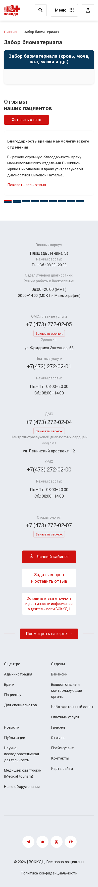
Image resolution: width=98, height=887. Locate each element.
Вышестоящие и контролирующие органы (66, 690)
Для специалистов (20, 705)
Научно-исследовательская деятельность (21, 754)
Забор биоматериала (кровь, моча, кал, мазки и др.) (49, 59)
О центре (12, 664)
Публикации (14, 737)
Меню (61, 10)
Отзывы (58, 737)
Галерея (58, 727)
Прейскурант (62, 748)
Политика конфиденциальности (49, 873)
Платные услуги (65, 717)
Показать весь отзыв (26, 185)
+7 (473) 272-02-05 (49, 324)
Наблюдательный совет (72, 707)
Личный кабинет (52, 556)
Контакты (60, 758)
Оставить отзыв (26, 119)
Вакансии (59, 674)
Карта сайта (62, 768)
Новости (11, 727)
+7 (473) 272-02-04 (49, 422)
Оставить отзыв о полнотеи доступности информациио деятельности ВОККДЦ (49, 603)
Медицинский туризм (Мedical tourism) (22, 773)
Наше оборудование (22, 786)
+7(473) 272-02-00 (49, 469)
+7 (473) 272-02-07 (49, 525)
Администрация (18, 674)
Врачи (9, 684)
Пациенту (12, 695)
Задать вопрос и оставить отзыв (49, 578)
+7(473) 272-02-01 (49, 366)
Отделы (58, 664)
